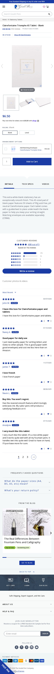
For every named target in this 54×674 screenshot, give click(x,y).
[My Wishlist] (44, 6)
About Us (8, 604)
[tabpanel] (27, 210)
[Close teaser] (15, 671)
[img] (9, 299)
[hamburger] (4, 6)
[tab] (9, 186)
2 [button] (23, 457)
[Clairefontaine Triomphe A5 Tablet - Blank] (11, 103)
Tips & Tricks (10, 548)
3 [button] (27, 457)
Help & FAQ (8, 611)
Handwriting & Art (23, 548)
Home (5, 19)
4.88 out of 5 (33, 244)
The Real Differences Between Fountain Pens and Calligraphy (22, 540)
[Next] (52, 66)
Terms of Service (18, 671)
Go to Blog (27, 563)
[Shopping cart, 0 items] (48, 6)
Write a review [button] (27, 271)
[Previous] (2, 66)
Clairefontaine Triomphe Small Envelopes (6, 149)
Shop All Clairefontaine (22, 35)
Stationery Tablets (16, 19)
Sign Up (45, 634)
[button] (16, 253)
